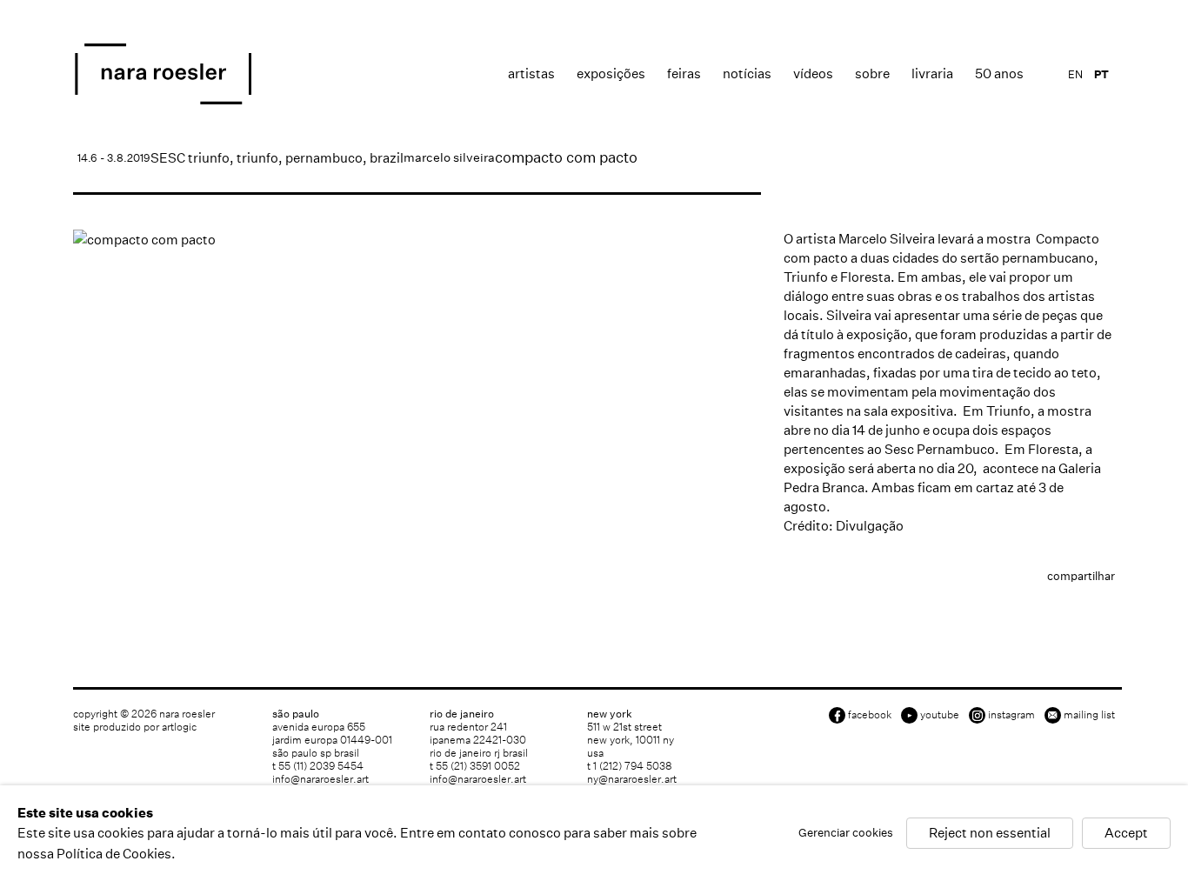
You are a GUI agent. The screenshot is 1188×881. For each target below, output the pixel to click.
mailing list (1089, 714)
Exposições (611, 73)
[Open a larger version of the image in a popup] (417, 240)
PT (1101, 74)
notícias (747, 73)
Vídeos (813, 73)
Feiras (684, 73)
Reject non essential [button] (990, 833)
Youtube (939, 714)
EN (1075, 74)
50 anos (999, 73)
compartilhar (1081, 576)
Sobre (872, 73)
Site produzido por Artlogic (135, 726)
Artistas (531, 73)
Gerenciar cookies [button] (845, 833)
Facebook (869, 714)
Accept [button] (1126, 833)
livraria (932, 73)
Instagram (1011, 714)
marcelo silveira (449, 157)
